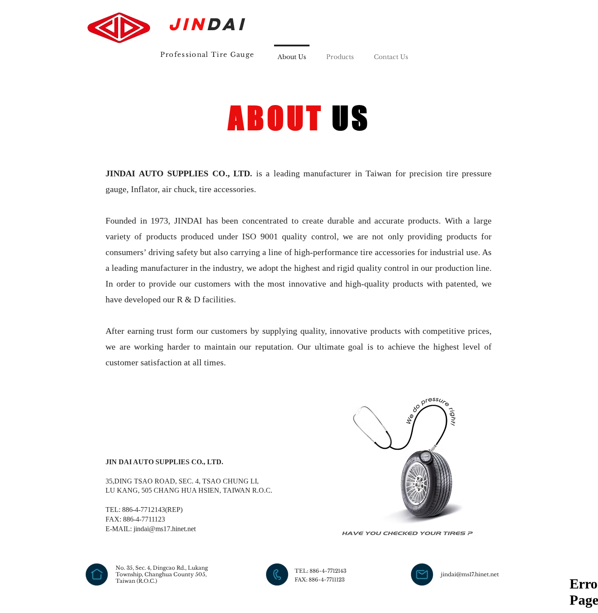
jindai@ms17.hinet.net (165, 528)
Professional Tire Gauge (207, 54)
